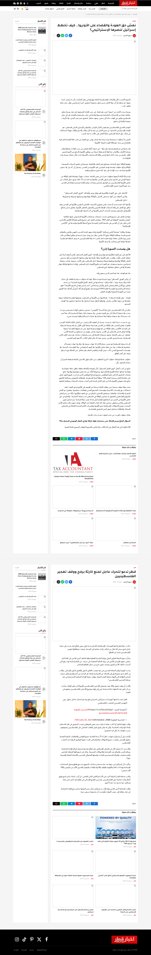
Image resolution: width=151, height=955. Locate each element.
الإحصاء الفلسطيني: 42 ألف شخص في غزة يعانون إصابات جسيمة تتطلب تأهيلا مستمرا (26, 73)
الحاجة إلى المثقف (129, 543)
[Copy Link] (58, 35)
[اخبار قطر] (128, 3)
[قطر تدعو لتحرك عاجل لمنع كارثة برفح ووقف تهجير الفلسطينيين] (94, 614)
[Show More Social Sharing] (54, 35)
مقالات (134, 21)
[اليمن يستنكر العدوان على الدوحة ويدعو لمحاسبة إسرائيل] (73, 895)
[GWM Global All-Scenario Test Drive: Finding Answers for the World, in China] (42, 30)
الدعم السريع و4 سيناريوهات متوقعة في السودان (75, 511)
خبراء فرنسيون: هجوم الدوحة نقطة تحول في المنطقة (74, 876)
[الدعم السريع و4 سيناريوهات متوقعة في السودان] (73, 496)
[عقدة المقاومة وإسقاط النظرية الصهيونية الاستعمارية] (115, 496)
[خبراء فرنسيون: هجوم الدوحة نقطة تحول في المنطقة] (73, 861)
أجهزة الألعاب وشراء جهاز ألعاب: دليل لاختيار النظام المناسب (117, 455)
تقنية (69, 3)
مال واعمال (78, 3)
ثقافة (61, 3)
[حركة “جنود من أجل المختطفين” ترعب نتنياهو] (73, 528)
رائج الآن (103, 8)
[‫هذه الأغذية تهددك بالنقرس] (42, 52)
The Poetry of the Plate (32, 174)
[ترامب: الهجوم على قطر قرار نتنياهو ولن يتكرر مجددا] (73, 827)
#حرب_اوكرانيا (82, 9)
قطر (103, 3)
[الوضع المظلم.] (27, 3)
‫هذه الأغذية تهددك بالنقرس (27, 50)
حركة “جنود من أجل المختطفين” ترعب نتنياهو (76, 543)
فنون (46, 3)
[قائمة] (15, 8)
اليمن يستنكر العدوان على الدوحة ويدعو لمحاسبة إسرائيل (75, 911)
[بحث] (18, 8)
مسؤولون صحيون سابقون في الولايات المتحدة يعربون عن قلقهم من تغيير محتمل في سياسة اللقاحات (28, 144)
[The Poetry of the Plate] (30, 162)
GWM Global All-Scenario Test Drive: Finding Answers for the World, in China (27, 30)
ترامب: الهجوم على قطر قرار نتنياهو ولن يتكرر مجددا (74, 841)
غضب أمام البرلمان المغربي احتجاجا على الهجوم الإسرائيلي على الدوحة (119, 911)
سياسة (88, 3)
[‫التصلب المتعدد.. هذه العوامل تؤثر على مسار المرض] (42, 62)
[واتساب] (62, 35)
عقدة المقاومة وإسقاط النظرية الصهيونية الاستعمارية (116, 511)
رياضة (53, 3)
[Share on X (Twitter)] (66, 35)
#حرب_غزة (92, 9)
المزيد (38, 3)
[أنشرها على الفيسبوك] (70, 35)
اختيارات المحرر (71, 9)
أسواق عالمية (49, 9)
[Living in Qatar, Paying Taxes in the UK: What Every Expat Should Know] (73, 462)
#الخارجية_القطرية (81, 709)
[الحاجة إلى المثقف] (115, 528)
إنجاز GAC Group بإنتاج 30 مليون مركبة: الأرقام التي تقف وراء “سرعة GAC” (116, 843)
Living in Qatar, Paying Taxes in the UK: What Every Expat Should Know (73, 478)
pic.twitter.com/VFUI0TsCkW (113, 713)
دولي (96, 3)
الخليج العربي (60, 9)
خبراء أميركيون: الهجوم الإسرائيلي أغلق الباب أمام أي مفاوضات (117, 877)
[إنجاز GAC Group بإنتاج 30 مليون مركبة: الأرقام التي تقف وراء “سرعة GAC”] (115, 827)
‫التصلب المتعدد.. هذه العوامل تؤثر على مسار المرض (26, 61)
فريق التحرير (127, 35)
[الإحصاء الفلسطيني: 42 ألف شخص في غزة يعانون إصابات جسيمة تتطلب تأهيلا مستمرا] (42, 73)
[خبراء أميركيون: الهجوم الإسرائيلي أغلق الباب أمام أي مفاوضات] (115, 861)
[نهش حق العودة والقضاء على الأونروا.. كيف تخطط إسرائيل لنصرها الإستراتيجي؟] (94, 67)
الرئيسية (111, 3)
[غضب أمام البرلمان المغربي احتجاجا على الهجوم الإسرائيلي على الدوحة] (115, 895)
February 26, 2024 (84, 720)
